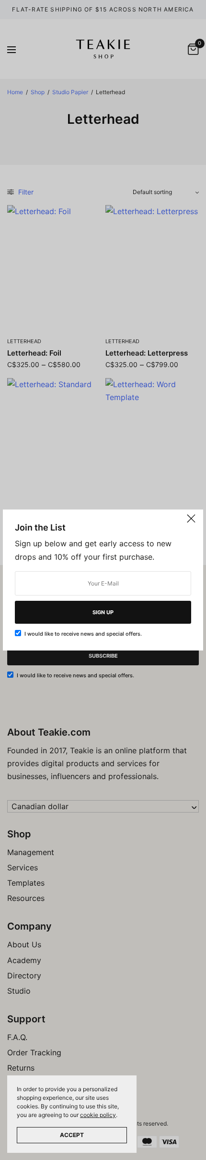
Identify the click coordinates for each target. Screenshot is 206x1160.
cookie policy (98, 1114)
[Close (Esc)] (191, 522)
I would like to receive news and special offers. (83, 633)
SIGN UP (103, 612)
